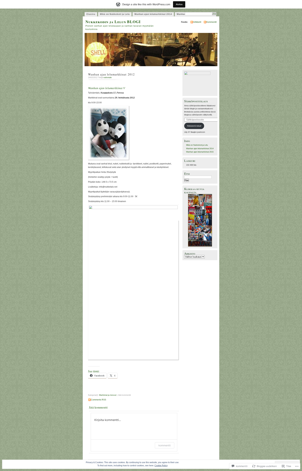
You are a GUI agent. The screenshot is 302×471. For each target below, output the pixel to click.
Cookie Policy (161, 465)
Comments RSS (98, 400)
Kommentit (211, 22)
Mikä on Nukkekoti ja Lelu (115, 14)
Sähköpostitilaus (196, 101)
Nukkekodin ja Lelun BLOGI (113, 21)
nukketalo (107, 77)
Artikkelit (197, 22)
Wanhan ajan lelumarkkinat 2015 (200, 152)
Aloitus (179, 4)
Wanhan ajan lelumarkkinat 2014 (153, 14)
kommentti (165, 445)
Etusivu (91, 14)
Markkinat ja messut (107, 395)
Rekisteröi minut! (194, 126)
